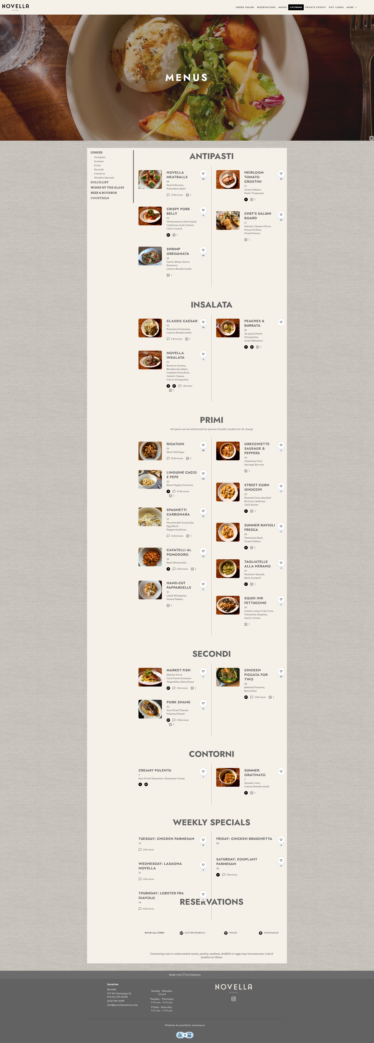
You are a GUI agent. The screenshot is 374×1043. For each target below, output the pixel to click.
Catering (296, 7)
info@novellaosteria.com (122, 1005)
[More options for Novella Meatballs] (203, 173)
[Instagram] (233, 998)
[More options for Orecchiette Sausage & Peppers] (281, 445)
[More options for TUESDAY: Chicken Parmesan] (203, 839)
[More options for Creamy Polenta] (203, 771)
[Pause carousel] (371, 138)
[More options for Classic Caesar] (203, 322)
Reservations (266, 7)
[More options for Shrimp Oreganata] (203, 250)
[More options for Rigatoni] (203, 445)
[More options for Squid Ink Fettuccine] (281, 599)
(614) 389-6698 (115, 1000)
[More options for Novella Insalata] (203, 354)
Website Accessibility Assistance (185, 1025)
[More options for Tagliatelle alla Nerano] (281, 562)
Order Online (245, 7)
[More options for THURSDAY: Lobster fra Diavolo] (203, 894)
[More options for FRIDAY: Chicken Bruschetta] (281, 839)
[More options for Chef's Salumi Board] (281, 214)
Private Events (315, 7)
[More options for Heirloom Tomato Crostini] (281, 173)
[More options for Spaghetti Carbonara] (203, 510)
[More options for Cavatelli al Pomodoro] (203, 551)
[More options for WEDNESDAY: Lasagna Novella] (203, 864)
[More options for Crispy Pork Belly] (203, 210)
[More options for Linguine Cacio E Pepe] (203, 473)
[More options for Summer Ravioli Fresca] (281, 526)
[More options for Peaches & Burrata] (281, 322)
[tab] (110, 152)
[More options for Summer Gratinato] (281, 771)
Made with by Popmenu (101, 975)
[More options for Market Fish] (203, 671)
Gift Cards (336, 7)
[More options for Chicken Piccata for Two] (281, 671)
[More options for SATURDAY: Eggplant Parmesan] (281, 860)
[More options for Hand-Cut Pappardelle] (203, 584)
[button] (352, 7)
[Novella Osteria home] (15, 7)
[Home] (233, 988)
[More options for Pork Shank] (203, 703)
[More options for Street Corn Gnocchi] (281, 486)
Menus (282, 7)
